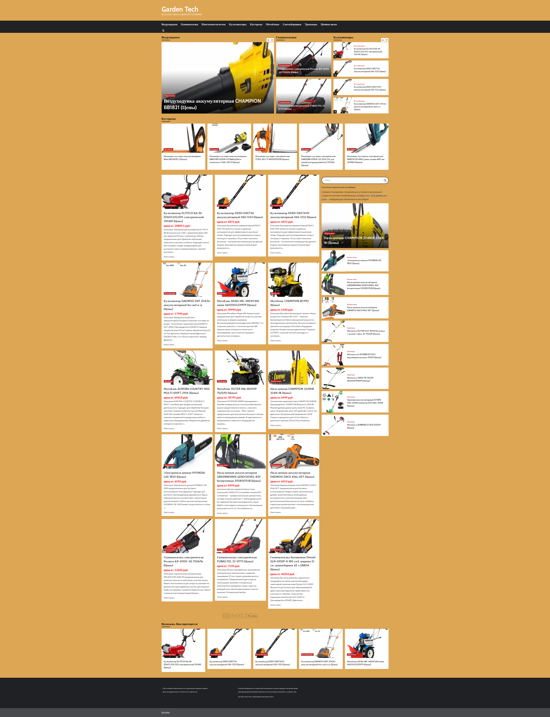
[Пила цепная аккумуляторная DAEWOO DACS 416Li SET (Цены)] (293, 451)
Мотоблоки (272, 24)
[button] (163, 30)
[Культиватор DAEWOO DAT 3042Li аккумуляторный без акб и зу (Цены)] (342, 87)
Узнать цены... (169, 257)
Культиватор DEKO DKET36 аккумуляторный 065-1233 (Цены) (370, 51)
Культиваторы (237, 24)
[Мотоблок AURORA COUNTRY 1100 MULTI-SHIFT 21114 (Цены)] (187, 368)
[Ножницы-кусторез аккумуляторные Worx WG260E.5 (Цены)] (183, 138)
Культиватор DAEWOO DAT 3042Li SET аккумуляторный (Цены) (370, 106)
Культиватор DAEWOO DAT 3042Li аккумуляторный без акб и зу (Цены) (370, 88)
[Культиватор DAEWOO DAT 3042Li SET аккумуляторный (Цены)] (342, 105)
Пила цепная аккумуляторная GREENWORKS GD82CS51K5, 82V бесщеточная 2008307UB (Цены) (239, 476)
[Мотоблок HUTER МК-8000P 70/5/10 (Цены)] (240, 368)
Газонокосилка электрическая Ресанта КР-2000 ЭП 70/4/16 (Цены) (184, 561)
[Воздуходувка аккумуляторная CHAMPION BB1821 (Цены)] (218, 78)
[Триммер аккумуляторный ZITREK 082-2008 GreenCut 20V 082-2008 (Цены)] (333, 401)
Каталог (166, 712)
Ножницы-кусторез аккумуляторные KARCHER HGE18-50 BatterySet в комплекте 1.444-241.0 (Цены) (228, 159)
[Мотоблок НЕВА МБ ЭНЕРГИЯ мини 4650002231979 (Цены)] (240, 280)
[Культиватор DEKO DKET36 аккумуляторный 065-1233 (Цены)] (342, 50)
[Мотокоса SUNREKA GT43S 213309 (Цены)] (333, 425)
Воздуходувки (169, 24)
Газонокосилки (189, 24)
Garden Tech (180, 9)
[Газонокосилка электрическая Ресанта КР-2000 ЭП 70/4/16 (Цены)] (303, 59)
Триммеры (311, 24)
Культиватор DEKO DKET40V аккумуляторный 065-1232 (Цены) (370, 70)
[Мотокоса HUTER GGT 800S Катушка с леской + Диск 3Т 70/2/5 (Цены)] (333, 331)
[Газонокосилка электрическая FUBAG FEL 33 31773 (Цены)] (303, 96)
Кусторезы (256, 24)
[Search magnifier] (385, 180)
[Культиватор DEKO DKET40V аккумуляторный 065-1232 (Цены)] (342, 69)
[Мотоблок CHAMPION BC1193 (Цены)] (293, 280)
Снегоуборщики (292, 24)
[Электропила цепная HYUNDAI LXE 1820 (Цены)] (187, 451)
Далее (254, 616)
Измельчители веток (214, 24)
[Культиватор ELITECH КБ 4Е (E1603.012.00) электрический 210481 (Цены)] (187, 192)
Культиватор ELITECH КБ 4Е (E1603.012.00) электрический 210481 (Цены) (184, 217)
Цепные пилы (329, 24)
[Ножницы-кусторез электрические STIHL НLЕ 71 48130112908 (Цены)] (275, 138)
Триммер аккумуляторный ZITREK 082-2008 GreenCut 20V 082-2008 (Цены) (365, 403)
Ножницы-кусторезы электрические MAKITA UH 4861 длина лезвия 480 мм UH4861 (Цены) (365, 159)
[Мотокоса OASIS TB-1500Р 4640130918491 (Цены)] (333, 378)
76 (249, 616)
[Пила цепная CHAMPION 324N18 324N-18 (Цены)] (293, 368)
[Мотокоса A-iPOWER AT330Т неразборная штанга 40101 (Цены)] (333, 355)
